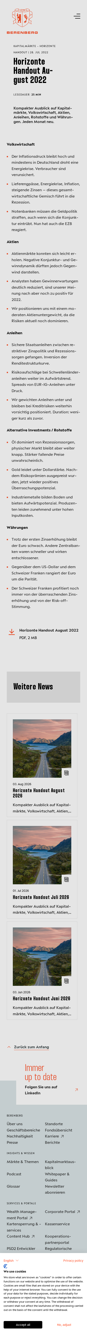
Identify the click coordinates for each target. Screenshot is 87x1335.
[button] (11, 1260)
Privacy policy (73, 1260)
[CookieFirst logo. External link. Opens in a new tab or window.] (5, 1266)
